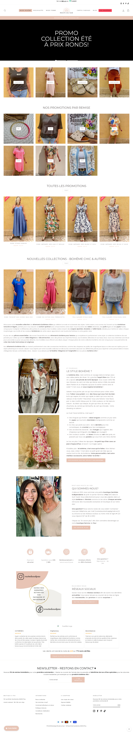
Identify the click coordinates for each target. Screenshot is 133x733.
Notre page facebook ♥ (85, 602)
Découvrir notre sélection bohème (86, 460)
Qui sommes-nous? (42, 702)
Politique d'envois (41, 708)
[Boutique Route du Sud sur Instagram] (94, 711)
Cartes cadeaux (66, 705)
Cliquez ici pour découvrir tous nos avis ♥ (66, 656)
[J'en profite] (119, 705)
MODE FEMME (51, 10)
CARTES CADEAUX (83, 10)
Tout (66, 190)
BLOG (95, 10)
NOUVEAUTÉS (38, 10)
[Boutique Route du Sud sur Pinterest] (101, 711)
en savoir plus (81, 527)
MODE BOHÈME (25, 10)
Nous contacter (40, 699)
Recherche (39, 713)
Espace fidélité (65, 702)
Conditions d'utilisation (43, 711)
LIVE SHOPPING (105, 10)
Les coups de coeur (67, 699)
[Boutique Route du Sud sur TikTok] (105, 711)
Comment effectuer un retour (45, 705)
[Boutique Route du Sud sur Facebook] (98, 711)
